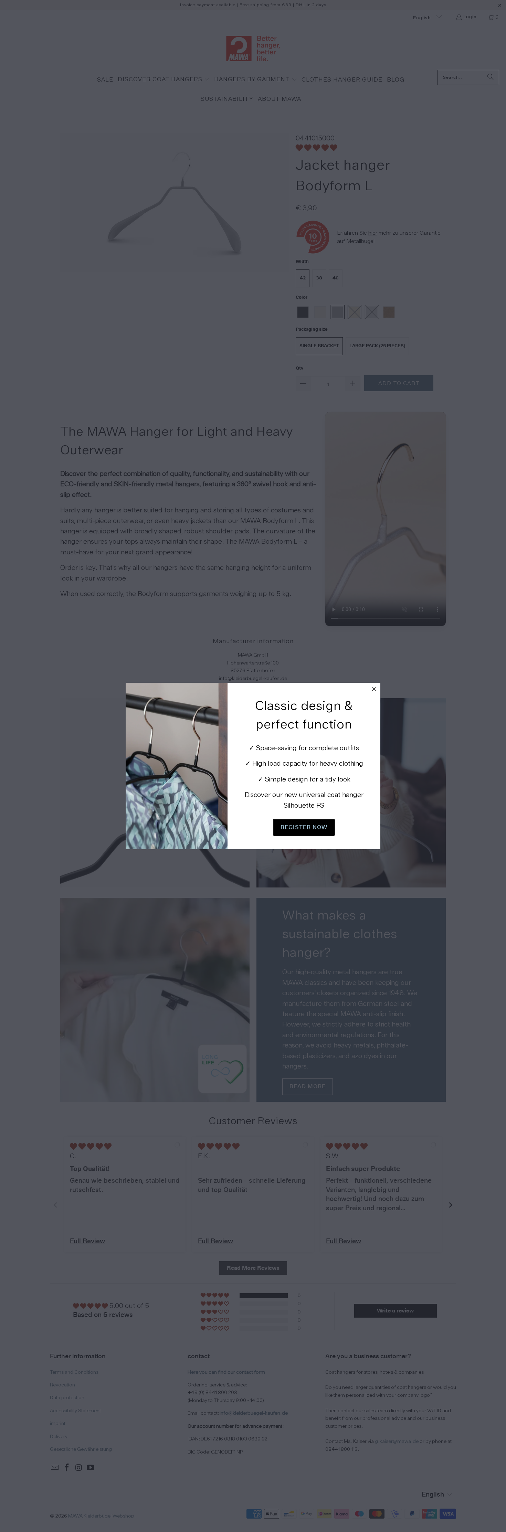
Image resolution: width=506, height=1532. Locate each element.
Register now (304, 827)
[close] (374, 689)
